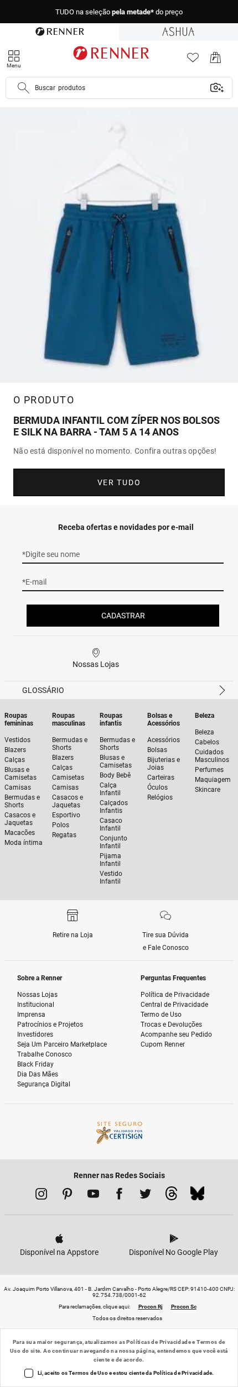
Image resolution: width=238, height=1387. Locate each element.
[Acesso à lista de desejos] (193, 60)
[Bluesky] (197, 1196)
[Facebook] (119, 1195)
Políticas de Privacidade (158, 1342)
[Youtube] (93, 1195)
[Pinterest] (67, 1195)
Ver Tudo (119, 482)
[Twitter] (145, 1195)
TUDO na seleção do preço (119, 12)
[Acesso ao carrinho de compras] (216, 60)
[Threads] (171, 1196)
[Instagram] (41, 1195)
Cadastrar (123, 615)
